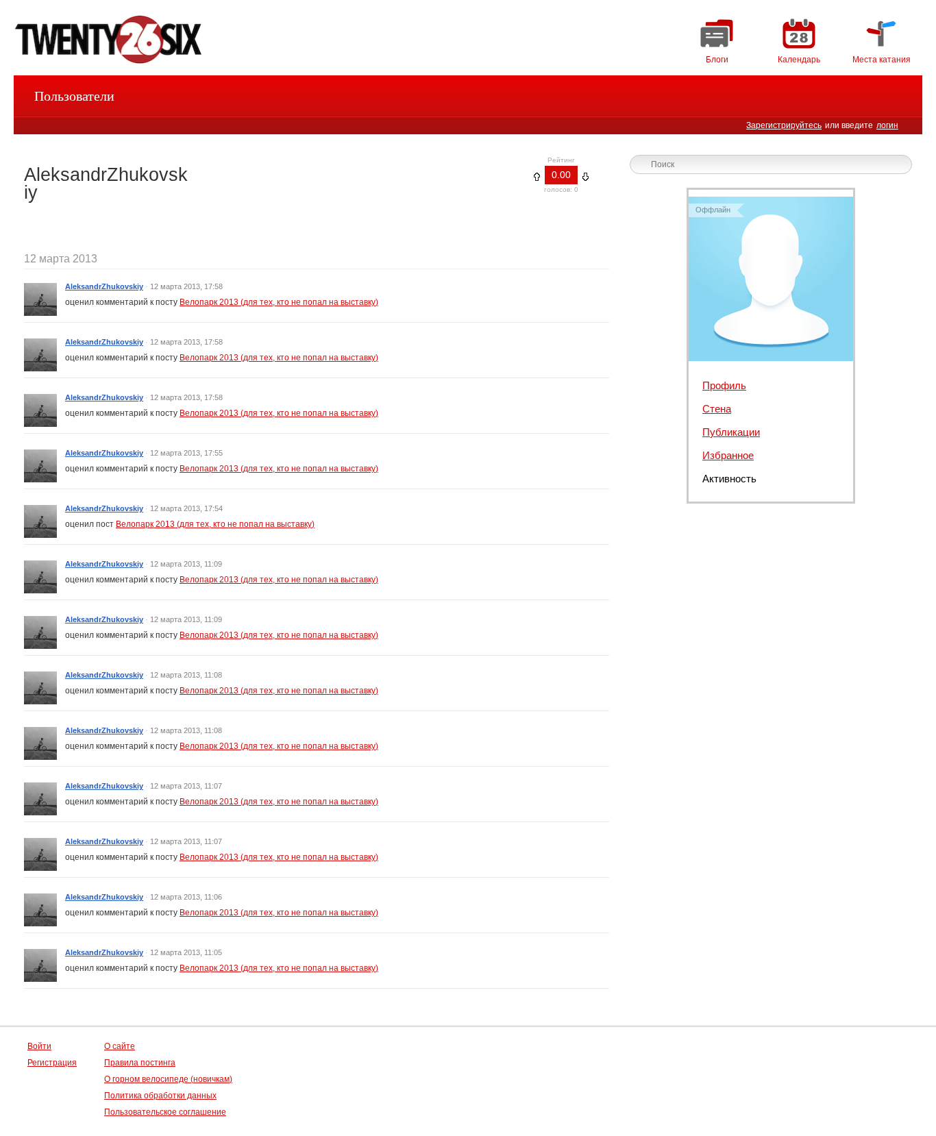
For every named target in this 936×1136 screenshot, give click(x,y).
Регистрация (52, 1062)
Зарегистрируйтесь (784, 125)
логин (887, 125)
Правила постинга (139, 1062)
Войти (39, 1046)
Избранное (728, 455)
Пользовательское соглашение (165, 1112)
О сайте (119, 1046)
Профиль (724, 385)
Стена (716, 409)
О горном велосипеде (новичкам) (168, 1079)
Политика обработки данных (160, 1095)
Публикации (731, 432)
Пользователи (74, 96)
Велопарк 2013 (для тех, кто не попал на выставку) (279, 302)
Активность (729, 478)
